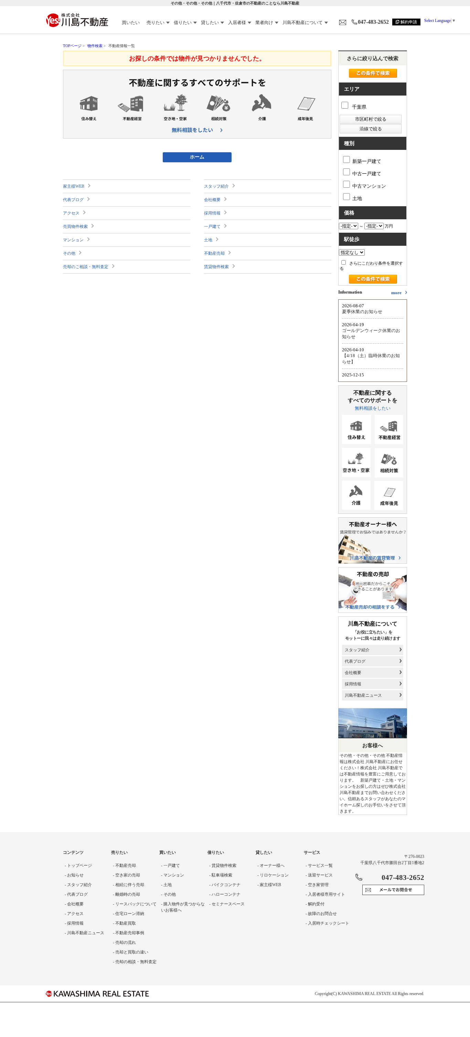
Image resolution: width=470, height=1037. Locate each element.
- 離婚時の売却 (126, 894)
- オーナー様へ (271, 865)
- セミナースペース (227, 904)
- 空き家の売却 (126, 875)
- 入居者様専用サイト (325, 894)
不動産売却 (214, 253)
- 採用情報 (74, 923)
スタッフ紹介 (216, 186)
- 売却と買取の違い (130, 952)
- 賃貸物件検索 (222, 865)
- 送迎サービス (319, 875)
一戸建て (212, 226)
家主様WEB (73, 186)
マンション (73, 240)
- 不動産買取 (124, 923)
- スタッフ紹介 (78, 884)
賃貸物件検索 (216, 266)
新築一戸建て (366, 161)
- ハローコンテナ (225, 894)
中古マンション (369, 186)
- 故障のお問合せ (321, 913)
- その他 (168, 894)
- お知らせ (74, 875)
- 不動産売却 (124, 865)
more (396, 292)
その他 (69, 253)
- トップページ (78, 865)
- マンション (172, 875)
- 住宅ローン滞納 (128, 913)
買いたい (131, 22)
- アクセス (74, 913)
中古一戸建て (366, 173)
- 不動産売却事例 (128, 932)
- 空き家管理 (317, 884)
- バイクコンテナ (225, 884)
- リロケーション (273, 875)
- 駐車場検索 (220, 875)
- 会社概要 (74, 904)
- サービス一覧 (319, 865)
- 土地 (166, 884)
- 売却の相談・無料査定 (135, 961)
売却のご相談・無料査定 (85, 266)
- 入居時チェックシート (327, 923)
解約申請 (408, 22)
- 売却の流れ (124, 942)
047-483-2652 (373, 22)
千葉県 (358, 107)
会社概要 (212, 199)
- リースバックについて (135, 904)
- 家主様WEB (269, 884)
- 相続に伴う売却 (128, 884)
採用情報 (212, 213)
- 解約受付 (315, 904)
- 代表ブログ (76, 894)
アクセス (71, 213)
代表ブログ (73, 199)
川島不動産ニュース (363, 695)
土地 (208, 240)
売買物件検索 (75, 226)
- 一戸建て (170, 865)
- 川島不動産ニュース (84, 932)
